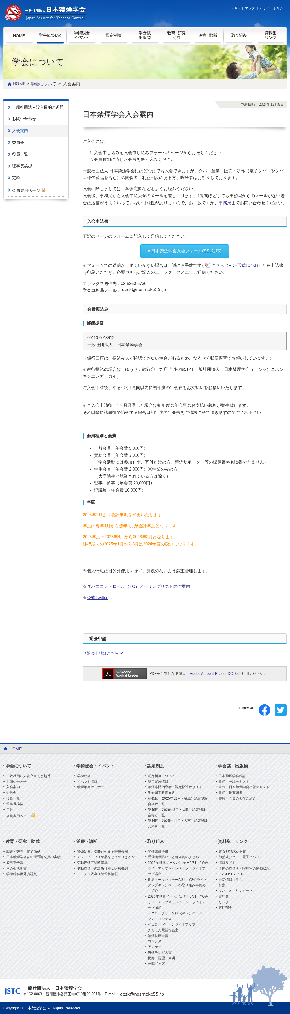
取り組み (155, 841)
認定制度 (155, 765)
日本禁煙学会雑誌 (232, 776)
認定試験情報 (158, 782)
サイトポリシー (275, 8)
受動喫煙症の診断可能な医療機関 (102, 868)
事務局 (225, 203)
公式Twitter (97, 597)
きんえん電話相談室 (163, 930)
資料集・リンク (233, 841)
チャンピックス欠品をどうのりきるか (106, 857)
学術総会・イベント (95, 765)
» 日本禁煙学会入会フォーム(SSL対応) (184, 251)
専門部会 (225, 908)
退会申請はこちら (103, 653)
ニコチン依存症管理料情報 (97, 874)
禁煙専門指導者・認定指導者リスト (175, 787)
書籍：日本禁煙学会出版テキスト (244, 787)
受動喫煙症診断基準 (92, 863)
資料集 (224, 896)
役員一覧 (20, 154)
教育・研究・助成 (23, 841)
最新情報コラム (230, 880)
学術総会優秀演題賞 (21, 874)
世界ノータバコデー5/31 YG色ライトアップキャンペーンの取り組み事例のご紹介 (177, 885)
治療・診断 (87, 841)
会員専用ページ (26, 190)
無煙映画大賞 (158, 936)
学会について (43, 84)
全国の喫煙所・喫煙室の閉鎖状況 (244, 868)
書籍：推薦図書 (230, 793)
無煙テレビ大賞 (160, 953)
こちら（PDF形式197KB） (237, 265)
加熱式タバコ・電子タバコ (239, 857)
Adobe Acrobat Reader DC (211, 673)
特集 (222, 885)
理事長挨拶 (22, 166)
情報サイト (227, 863)
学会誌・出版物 (233, 765)
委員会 (18, 142)
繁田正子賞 (14, 863)
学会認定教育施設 (161, 793)
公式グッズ (156, 964)
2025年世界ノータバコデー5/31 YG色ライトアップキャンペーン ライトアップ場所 (178, 868)
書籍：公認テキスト (234, 782)
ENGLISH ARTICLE (234, 874)
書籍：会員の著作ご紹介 (237, 798)
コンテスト (156, 941)
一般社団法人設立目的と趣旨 (38, 107)
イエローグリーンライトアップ (171, 924)
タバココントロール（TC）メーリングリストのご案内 (138, 586)
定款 (16, 177)
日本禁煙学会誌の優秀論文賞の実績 (33, 857)
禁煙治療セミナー (90, 787)
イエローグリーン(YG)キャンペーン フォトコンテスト (177, 916)
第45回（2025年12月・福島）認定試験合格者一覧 (178, 801)
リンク (224, 902)
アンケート (156, 947)
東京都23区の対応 (232, 852)
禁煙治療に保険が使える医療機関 (102, 852)
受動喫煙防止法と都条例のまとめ (173, 857)
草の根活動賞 (16, 868)
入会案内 (20, 130)
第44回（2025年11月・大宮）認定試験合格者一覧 (178, 823)
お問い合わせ (24, 118)
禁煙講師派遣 (158, 852)
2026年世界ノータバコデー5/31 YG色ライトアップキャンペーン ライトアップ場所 (178, 902)
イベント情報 (87, 782)
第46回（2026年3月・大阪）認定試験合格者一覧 (177, 812)
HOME (19, 84)
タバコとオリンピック (236, 891)
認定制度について (161, 776)
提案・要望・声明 (161, 958)
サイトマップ (244, 8)
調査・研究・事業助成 (23, 852)
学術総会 (84, 776)
